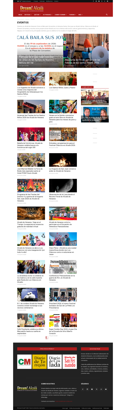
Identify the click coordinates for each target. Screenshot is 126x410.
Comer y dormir (60, 14)
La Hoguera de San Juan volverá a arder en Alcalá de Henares (62, 170)
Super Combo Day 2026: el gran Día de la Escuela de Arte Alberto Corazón (63, 331)
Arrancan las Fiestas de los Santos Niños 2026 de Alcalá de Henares (31, 116)
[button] (107, 15)
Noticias (27, 14)
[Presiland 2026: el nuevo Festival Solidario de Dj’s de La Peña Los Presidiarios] (63, 294)
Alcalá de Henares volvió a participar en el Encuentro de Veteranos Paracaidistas (60, 224)
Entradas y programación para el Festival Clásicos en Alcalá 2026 (62, 144)
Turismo (72, 14)
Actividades (47, 14)
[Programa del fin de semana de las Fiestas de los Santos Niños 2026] (86, 53)
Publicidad (42, 1)
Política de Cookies (86, 408)
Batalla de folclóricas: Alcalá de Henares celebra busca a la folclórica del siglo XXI (30, 145)
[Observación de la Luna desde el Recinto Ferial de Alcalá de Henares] (63, 185)
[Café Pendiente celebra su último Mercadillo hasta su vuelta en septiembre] (31, 320)
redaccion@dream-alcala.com (63, 401)
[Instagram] (96, 1)
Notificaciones (49, 1)
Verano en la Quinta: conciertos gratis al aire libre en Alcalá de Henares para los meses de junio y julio (62, 118)
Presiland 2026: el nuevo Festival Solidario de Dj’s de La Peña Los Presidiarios (62, 305)
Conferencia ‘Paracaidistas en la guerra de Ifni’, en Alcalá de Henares (62, 278)
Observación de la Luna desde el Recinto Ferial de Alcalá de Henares (62, 196)
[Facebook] (93, 1)
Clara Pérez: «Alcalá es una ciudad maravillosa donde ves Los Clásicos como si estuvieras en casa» (62, 251)
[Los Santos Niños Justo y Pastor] (63, 78)
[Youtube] (107, 1)
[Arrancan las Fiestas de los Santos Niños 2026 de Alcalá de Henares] (31, 106)
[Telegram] (99, 1)
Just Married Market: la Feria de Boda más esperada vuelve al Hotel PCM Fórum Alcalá (30, 171)
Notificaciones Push (97, 408)
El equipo (36, 1)
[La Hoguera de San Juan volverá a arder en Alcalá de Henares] (63, 160)
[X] (102, 1)
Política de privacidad (74, 408)
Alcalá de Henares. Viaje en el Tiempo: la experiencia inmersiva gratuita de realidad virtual (30, 224)
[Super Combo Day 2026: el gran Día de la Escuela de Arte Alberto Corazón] (63, 320)
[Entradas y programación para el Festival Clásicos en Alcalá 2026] (63, 134)
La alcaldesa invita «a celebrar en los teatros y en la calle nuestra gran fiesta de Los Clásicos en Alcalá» (30, 279)
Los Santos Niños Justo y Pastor (62, 88)
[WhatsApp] (104, 1)
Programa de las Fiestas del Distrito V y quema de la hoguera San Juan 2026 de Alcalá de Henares (30, 197)
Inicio (20, 14)
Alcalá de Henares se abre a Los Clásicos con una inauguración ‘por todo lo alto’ (31, 250)
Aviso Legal (65, 408)
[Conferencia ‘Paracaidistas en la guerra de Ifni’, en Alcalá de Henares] (63, 267)
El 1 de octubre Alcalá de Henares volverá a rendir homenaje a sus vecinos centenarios (30, 305)
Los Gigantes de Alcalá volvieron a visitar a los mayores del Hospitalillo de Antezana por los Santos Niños (31, 91)
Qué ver (36, 14)
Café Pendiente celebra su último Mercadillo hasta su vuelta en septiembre (30, 331)
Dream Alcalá (20, 19)
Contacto (56, 1)
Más (80, 14)
